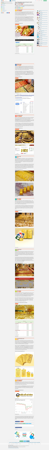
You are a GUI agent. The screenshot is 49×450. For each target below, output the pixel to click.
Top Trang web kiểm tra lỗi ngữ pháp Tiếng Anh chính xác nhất (43, 38)
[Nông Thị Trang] (39, 45)
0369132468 (11, 446)
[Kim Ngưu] (39, 21)
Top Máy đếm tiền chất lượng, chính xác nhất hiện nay (43, 10)
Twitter (8, 12)
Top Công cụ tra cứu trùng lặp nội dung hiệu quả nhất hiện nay (43, 36)
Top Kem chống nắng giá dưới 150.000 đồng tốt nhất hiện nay (43, 32)
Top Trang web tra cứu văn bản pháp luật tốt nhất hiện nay (43, 16)
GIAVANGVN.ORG (17, 24)
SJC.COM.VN (20, 199)
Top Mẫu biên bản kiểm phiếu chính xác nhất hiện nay (43, 24)
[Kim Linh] (39, 39)
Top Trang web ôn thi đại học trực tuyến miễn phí (43, 40)
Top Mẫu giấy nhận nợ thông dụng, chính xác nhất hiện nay (43, 22)
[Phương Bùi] (39, 13)
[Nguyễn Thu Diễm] (39, 15)
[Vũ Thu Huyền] (39, 33)
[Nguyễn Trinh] (39, 19)
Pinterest (9, 12)
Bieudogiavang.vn (17, 391)
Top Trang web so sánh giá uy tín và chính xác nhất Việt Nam (43, 14)
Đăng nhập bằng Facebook (19, 427)
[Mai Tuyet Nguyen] (39, 11)
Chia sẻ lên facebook (17, 421)
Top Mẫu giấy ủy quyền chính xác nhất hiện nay (43, 26)
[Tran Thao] (39, 35)
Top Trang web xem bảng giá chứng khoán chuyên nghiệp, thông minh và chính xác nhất (43, 42)
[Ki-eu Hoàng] (39, 17)
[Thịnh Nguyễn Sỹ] (39, 27)
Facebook (7, 12)
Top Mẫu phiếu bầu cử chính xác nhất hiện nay (43, 20)
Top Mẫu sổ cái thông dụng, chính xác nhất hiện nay (43, 28)
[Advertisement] (24, 59)
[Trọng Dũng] (39, 41)
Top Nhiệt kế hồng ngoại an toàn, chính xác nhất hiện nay (43, 18)
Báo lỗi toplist (22, 421)
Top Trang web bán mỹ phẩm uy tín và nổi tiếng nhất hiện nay (43, 12)
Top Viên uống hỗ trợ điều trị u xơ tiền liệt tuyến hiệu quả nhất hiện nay (43, 30)
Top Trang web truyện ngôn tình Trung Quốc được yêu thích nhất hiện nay (43, 34)
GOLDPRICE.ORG (20, 116)
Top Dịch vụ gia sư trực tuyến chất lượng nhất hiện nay (43, 44)
